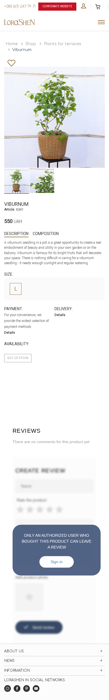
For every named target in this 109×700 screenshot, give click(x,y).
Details (9, 333)
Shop (30, 44)
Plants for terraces (62, 44)
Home (12, 44)
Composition (46, 233)
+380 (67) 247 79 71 (19, 6)
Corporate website (57, 6)
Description (16, 233)
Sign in (57, 561)
